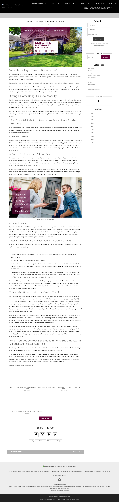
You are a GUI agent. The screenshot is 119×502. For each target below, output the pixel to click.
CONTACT (66, 4)
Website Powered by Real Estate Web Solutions (59, 496)
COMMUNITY (111, 4)
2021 (92, 130)
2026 (92, 113)
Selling (90, 70)
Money (90, 82)
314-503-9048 (62, 475)
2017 (92, 143)
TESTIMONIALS (100, 4)
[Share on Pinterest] (48, 434)
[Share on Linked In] (55, 434)
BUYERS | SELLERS (54, 4)
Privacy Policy (53, 490)
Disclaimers (68, 499)
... (61, 441)
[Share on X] (42, 434)
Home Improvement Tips (94, 89)
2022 (92, 126)
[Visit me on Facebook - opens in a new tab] (98, 101)
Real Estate (91, 68)
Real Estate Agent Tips (53, 441)
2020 (92, 133)
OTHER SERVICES (78, 4)
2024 (92, 120)
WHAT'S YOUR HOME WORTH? (101, 8)
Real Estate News (41, 441)
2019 (92, 136)
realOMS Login (75, 499)
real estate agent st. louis (94, 75)
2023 (92, 123)
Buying (32, 441)
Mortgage (90, 87)
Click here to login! (98, 46)
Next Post (77, 452)
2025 (92, 116)
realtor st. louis (91, 84)
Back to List (45, 418)
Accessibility (60, 490)
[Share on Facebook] (36, 434)
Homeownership (92, 77)
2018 (92, 139)
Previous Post (16, 452)
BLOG (86, 8)
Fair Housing (66, 490)
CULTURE (89, 4)
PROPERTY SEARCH (39, 4)
